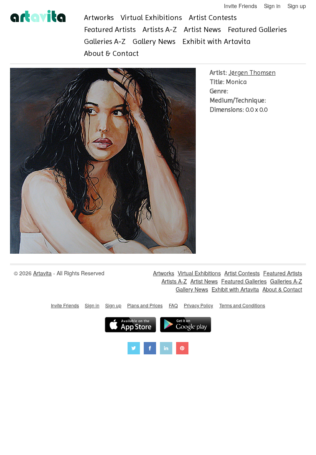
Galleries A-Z (105, 41)
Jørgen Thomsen (252, 72)
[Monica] (103, 251)
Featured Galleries (257, 29)
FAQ (173, 305)
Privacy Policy (198, 305)
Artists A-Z (160, 29)
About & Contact (111, 53)
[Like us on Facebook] (150, 349)
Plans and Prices (145, 305)
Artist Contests (213, 17)
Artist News (202, 29)
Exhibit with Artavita (216, 41)
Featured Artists (110, 29)
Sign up (296, 6)
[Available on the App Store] (130, 325)
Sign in (272, 6)
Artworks (99, 17)
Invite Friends (240, 6)
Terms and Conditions (242, 305)
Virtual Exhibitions (151, 17)
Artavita (42, 273)
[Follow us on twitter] (134, 349)
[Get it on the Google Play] (185, 325)
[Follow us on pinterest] (182, 349)
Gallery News (154, 41)
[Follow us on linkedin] (166, 349)
